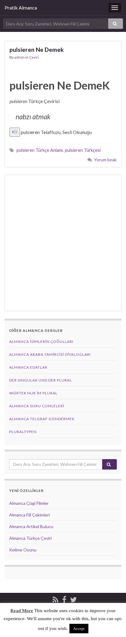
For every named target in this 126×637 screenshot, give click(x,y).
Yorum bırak (105, 159)
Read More (21, 610)
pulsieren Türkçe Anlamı (40, 150)
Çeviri (34, 57)
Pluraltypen (23, 431)
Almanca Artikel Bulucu (31, 526)
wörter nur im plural (33, 393)
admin (19, 57)
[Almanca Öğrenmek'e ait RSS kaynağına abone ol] (55, 598)
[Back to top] (112, 623)
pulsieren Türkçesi (83, 150)
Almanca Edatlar (28, 367)
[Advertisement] (63, 243)
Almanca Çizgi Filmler (29, 503)
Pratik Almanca (21, 7)
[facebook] (64, 598)
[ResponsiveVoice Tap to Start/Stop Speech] (14, 132)
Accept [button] (79, 628)
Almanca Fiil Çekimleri (29, 514)
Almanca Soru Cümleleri (36, 406)
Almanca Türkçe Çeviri (30, 538)
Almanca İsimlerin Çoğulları (41, 341)
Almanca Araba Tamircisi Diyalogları (50, 354)
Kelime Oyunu (22, 549)
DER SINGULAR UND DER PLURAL (40, 380)
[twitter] (73, 598)
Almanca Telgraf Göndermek (42, 418)
